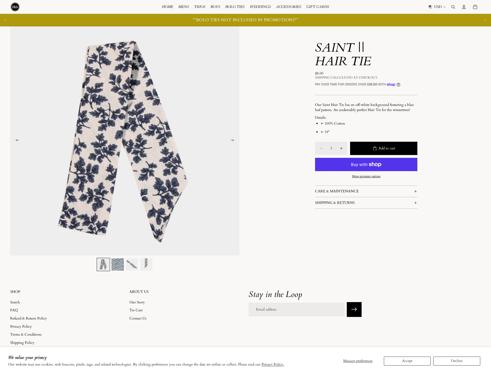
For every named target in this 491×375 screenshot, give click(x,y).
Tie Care (136, 310)
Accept (407, 360)
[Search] (453, 7)
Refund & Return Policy (28, 318)
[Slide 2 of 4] (117, 264)
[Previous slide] (5, 20)
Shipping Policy (22, 342)
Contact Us (138, 318)
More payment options (366, 176)
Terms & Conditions (26, 334)
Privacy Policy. (273, 364)
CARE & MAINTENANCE (337, 191)
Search (15, 302)
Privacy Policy (21, 326)
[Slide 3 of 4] (132, 264)
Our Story (137, 302)
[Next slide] (485, 20)
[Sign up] (354, 309)
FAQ (14, 310)
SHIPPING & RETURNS (335, 202)
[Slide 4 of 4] (146, 264)
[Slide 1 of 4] (103, 264)
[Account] (464, 7)
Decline (457, 360)
